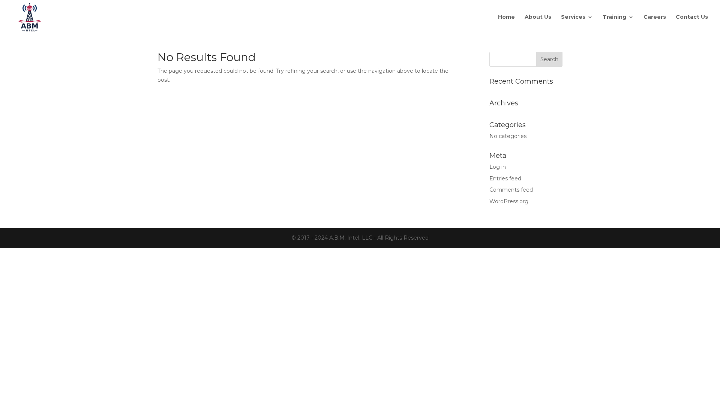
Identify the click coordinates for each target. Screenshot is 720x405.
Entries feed (505, 178)
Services (573, 17)
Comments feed (511, 189)
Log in (497, 167)
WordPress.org (508, 201)
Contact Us (692, 17)
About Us (538, 17)
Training (614, 17)
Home (506, 17)
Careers (655, 17)
